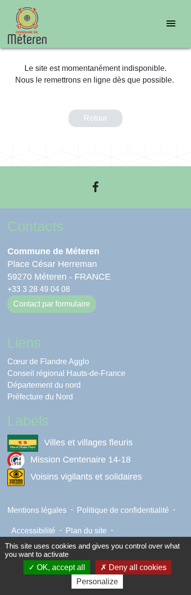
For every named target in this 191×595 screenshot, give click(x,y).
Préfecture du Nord (40, 397)
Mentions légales (37, 510)
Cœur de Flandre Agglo (48, 361)
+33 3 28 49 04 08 (38, 289)
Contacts (35, 226)
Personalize (97, 581)
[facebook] (95, 187)
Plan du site (86, 531)
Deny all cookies (137, 567)
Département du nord (44, 385)
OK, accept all (60, 567)
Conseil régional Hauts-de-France (66, 373)
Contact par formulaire (51, 304)
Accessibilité (33, 531)
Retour (95, 118)
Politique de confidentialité (123, 510)
